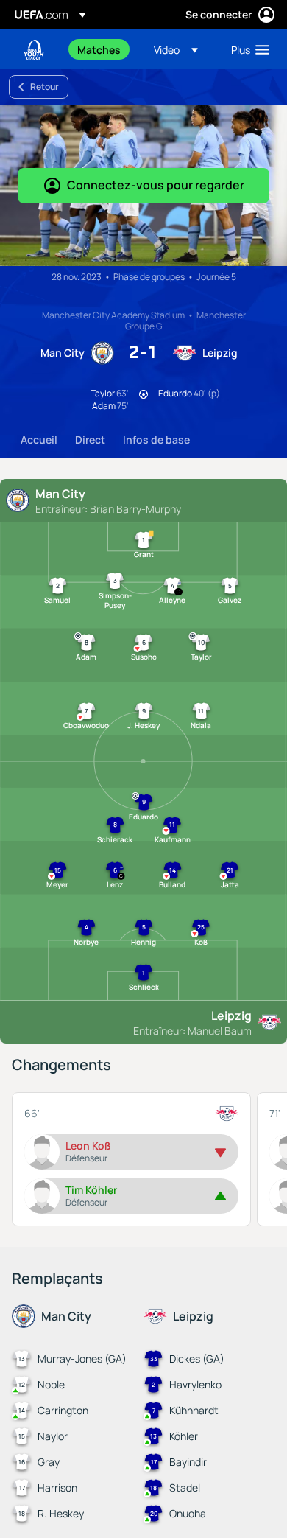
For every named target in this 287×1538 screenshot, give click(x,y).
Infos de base (156, 439)
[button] (176, 49)
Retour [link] (44, 86)
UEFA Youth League (34, 50)
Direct (90, 439)
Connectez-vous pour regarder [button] (155, 185)
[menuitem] (103, 49)
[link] (99, 49)
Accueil (39, 439)
